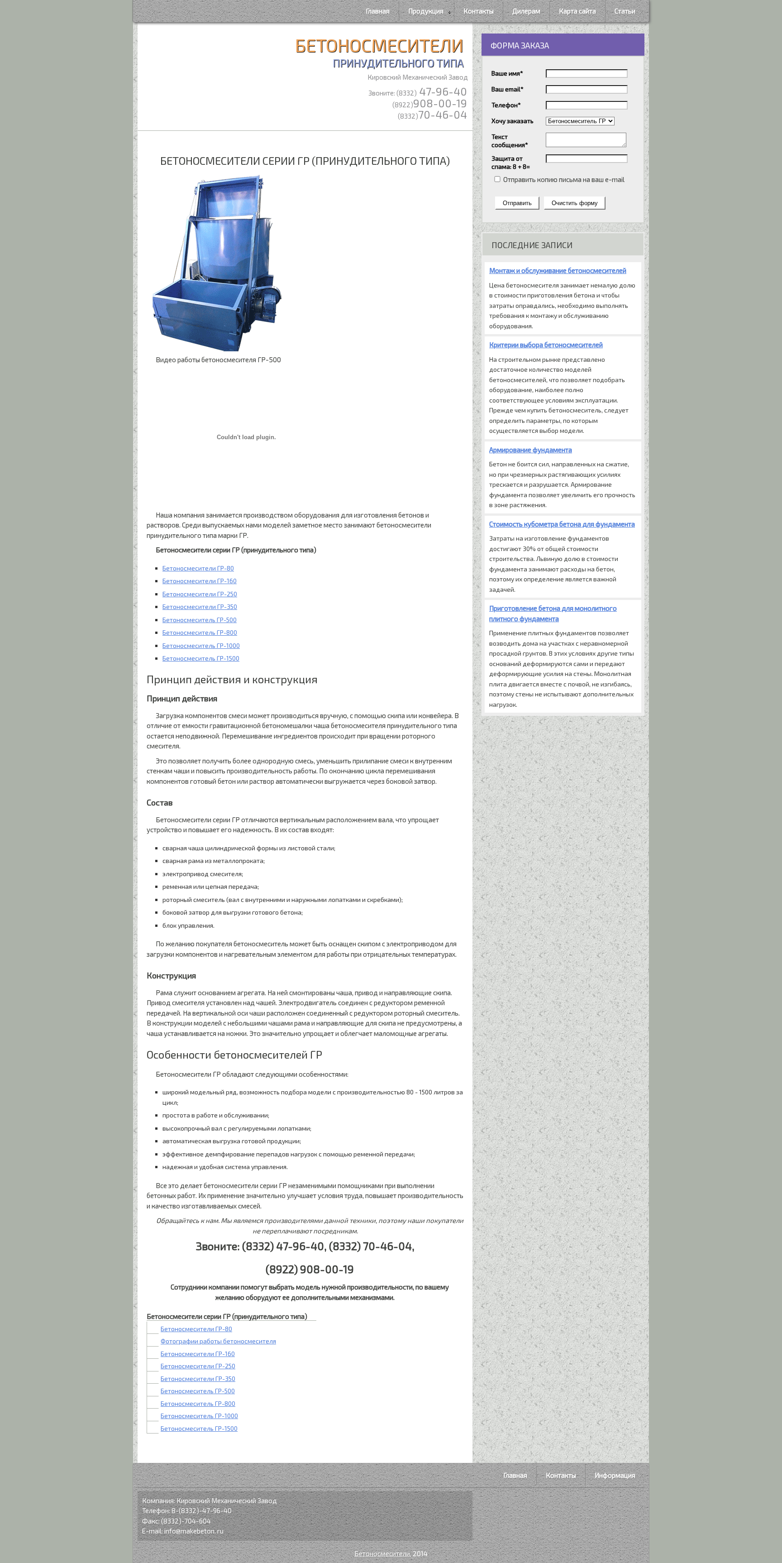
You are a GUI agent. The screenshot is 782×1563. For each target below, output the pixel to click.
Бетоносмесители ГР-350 (199, 606)
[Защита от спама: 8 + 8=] (587, 158)
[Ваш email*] (587, 89)
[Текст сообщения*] (586, 144)
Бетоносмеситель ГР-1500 (200, 658)
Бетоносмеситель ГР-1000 (201, 645)
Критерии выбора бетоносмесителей (546, 344)
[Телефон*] (587, 105)
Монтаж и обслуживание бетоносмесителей (557, 270)
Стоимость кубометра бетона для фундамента (562, 524)
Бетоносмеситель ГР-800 (199, 632)
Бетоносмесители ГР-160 (199, 581)
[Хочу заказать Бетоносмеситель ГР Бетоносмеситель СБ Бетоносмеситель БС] (580, 120)
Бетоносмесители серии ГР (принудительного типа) (305, 160)
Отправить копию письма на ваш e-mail (563, 179)
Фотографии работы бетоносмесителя (218, 1341)
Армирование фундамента (530, 450)
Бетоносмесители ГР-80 (198, 568)
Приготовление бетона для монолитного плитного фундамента (553, 613)
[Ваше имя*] (587, 73)
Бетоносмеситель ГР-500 (199, 619)
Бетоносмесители (379, 51)
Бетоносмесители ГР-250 (199, 594)
